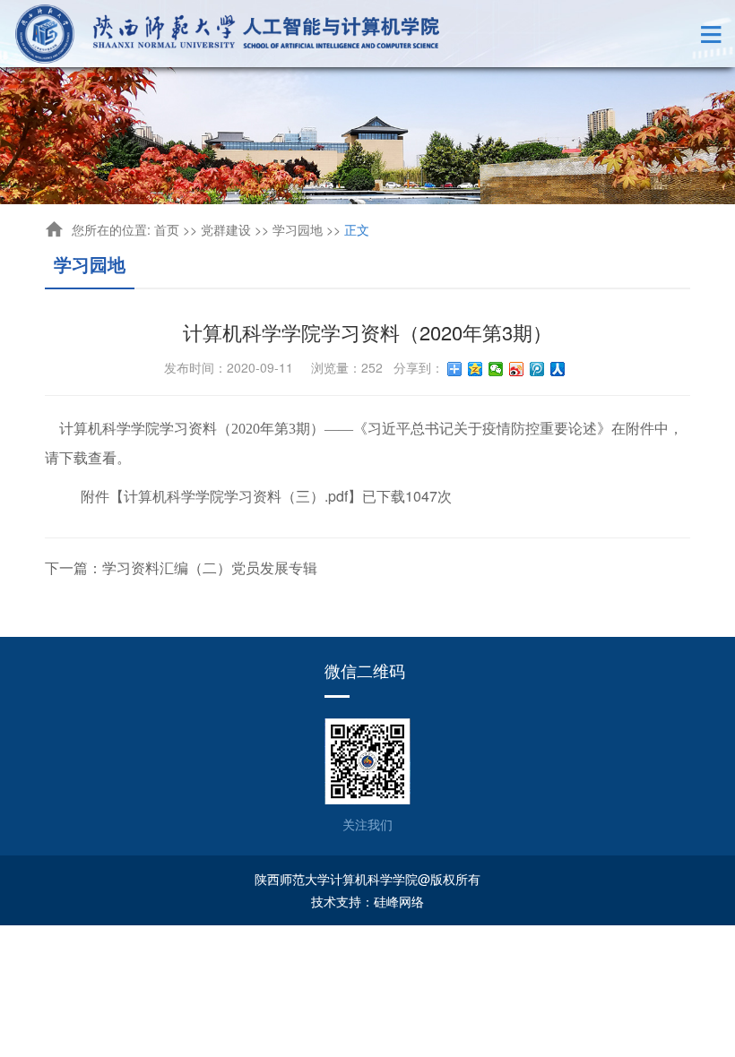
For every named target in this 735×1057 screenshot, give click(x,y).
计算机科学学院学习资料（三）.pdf (236, 496)
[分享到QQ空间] (475, 369)
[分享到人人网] (558, 369)
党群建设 (226, 229)
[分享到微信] (496, 369)
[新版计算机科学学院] (228, 33)
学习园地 (297, 229)
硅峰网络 (399, 901)
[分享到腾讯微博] (537, 369)
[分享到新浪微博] (516, 369)
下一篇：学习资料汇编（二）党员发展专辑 (181, 567)
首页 (166, 229)
